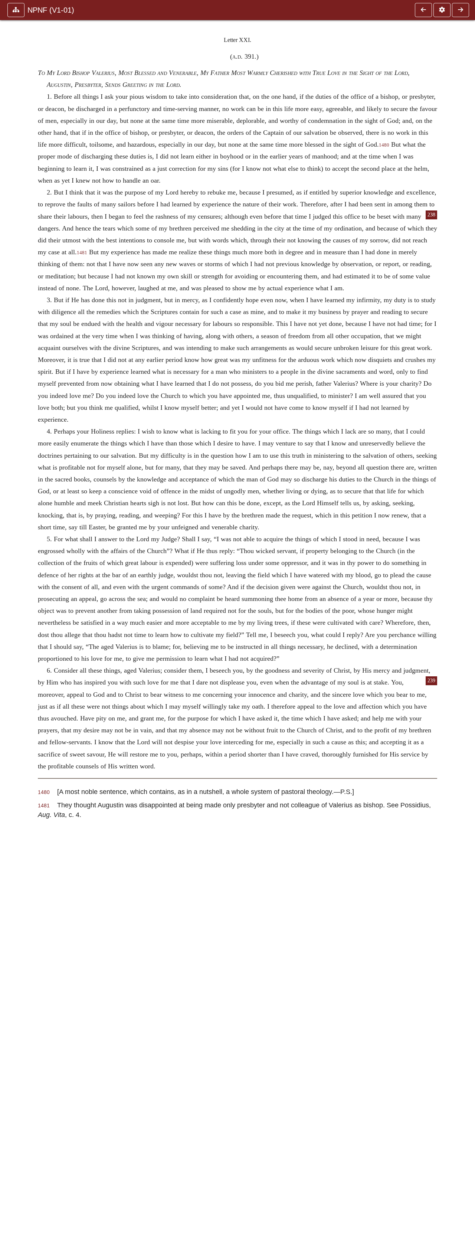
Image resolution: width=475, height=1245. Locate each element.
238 (431, 215)
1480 (384, 145)
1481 (82, 252)
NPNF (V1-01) (50, 10)
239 (431, 680)
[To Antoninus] (423, 10)
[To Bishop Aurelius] (460, 10)
